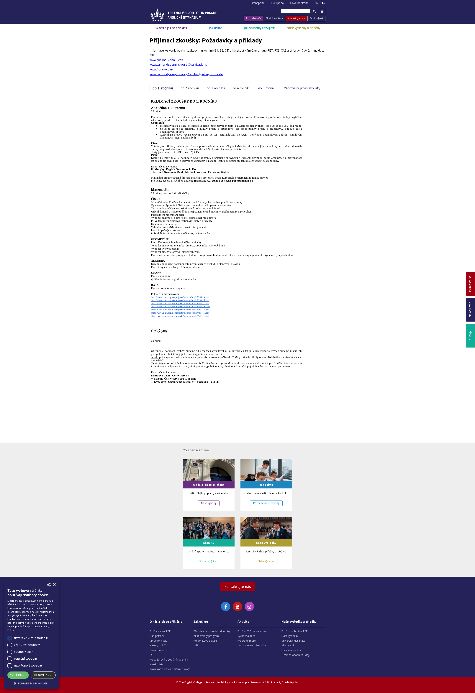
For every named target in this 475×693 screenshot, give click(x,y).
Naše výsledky (266, 561)
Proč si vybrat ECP (160, 631)
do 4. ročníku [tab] (241, 88)
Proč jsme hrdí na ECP (294, 631)
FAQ (152, 655)
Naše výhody (208, 503)
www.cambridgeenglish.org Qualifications (178, 64)
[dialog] (31, 634)
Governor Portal (299, 3)
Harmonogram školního (252, 645)
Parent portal (257, 3)
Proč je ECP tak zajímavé (252, 631)
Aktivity (243, 621)
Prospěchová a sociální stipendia (169, 659)
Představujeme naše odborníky (212, 631)
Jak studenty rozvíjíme (259, 28)
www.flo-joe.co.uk (161, 69)
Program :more (247, 640)
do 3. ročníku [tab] (216, 88)
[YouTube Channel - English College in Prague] (237, 606)
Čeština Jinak (316, 18)
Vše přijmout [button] (18, 674)
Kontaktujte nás (296, 18)
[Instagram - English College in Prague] (249, 606)
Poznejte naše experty (266, 503)
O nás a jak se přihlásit (171, 28)
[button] (31, 683)
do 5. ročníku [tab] (267, 88)
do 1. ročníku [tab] (163, 88)
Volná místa (156, 664)
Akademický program (206, 636)
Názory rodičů (158, 645)
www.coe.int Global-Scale (167, 60)
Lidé (196, 645)
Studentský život (208, 561)
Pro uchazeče (253, 18)
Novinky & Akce (274, 18)
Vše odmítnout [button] (43, 674)
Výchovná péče (246, 636)
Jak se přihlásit (158, 640)
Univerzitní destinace (293, 640)
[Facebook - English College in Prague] (225, 606)
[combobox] (49, 585)
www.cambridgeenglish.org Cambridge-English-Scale (186, 74)
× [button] (54, 584)
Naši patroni (157, 636)
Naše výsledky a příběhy (303, 28)
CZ (323, 3)
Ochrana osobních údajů (295, 655)
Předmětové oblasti (205, 640)
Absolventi (287, 645)
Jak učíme (215, 28)
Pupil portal (277, 3)
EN (316, 3)
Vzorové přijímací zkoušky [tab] (302, 88)
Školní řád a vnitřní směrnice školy (170, 669)
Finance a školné (159, 650)
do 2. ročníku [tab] (190, 88)
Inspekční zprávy (291, 650)
